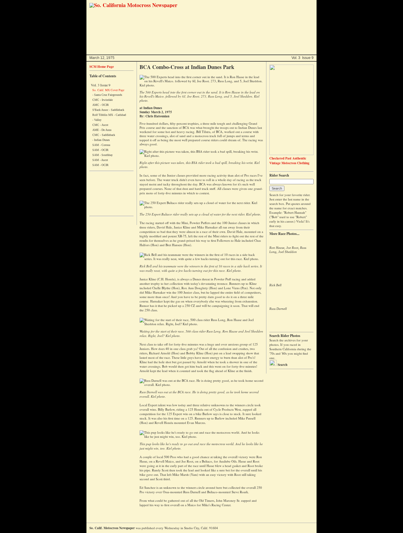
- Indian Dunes (101, 140)
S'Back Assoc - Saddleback (108, 109)
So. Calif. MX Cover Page (108, 90)
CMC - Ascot (100, 124)
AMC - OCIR (100, 104)
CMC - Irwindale (102, 99)
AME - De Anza (101, 129)
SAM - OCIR (100, 150)
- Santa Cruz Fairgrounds (107, 94)
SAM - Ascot (100, 160)
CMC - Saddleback (103, 134)
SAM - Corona (101, 145)
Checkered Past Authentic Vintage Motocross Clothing (289, 160)
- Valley (96, 119)
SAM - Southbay (102, 155)
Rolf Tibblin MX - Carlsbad (109, 114)
